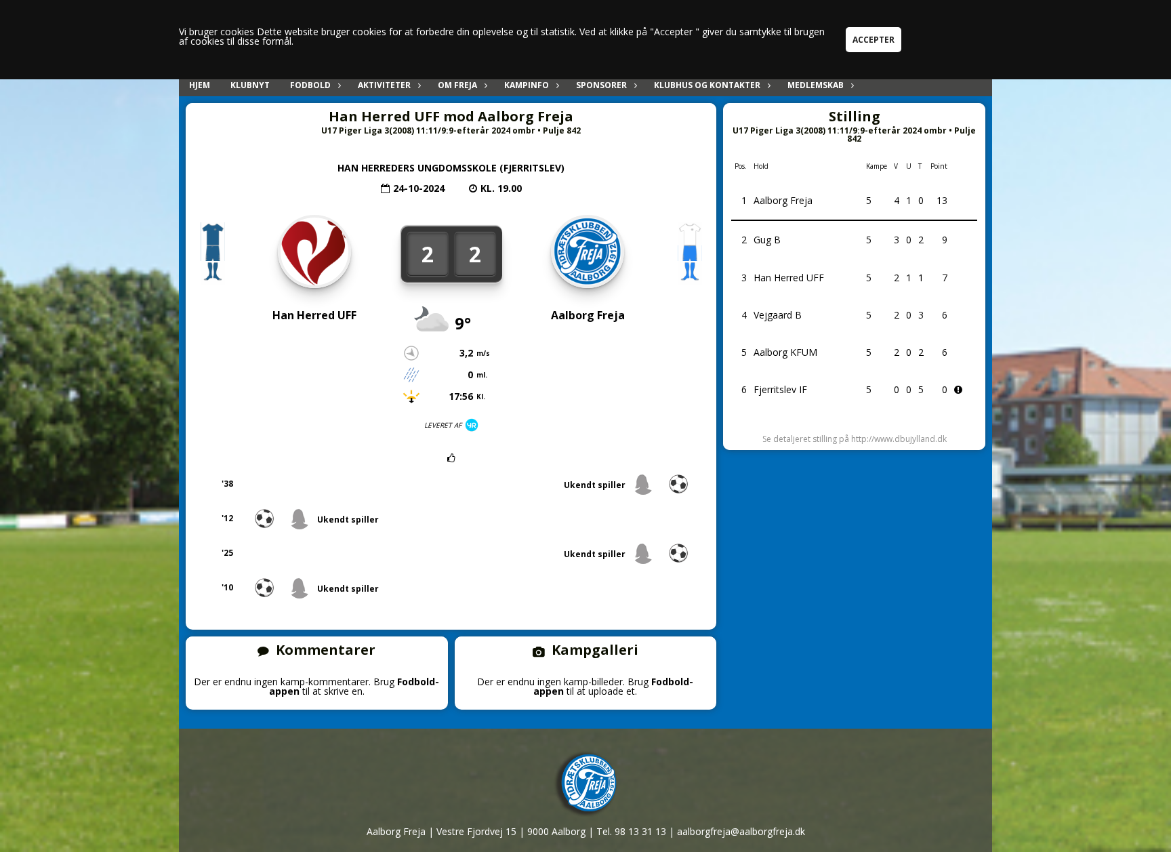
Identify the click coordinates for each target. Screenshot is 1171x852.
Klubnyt (250, 85)
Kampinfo (526, 85)
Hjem (199, 85)
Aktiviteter (384, 85)
